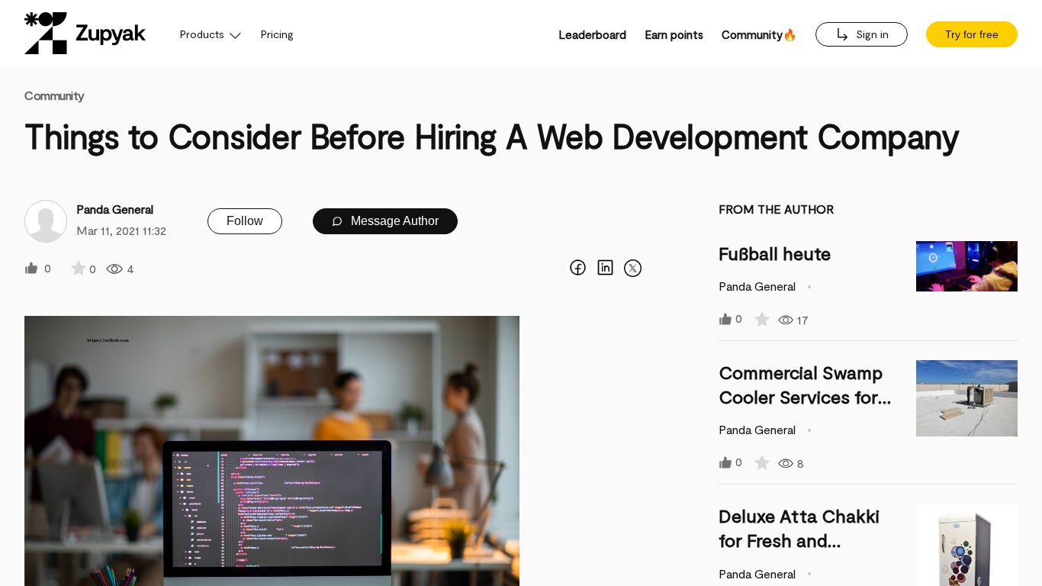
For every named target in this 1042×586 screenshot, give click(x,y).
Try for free (972, 34)
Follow (245, 220)
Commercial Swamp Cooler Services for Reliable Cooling (801, 396)
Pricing (277, 33)
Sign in (871, 33)
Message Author (393, 220)
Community (54, 95)
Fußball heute (775, 253)
